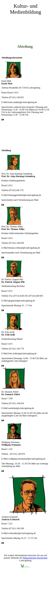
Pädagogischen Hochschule (35, 558)
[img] (25, 30)
